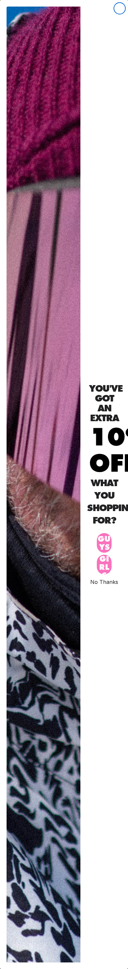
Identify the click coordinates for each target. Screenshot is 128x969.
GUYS (104, 542)
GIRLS (104, 564)
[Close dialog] (119, 8)
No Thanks (104, 581)
